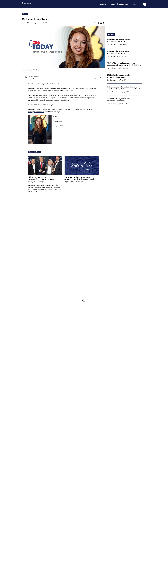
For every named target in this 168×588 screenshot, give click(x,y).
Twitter (98, 23)
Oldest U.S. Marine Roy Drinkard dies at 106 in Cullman (41, 178)
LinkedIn (101, 23)
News (25, 14)
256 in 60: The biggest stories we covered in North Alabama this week (79, 178)
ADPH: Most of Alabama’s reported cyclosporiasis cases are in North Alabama (124, 64)
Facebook (104, 23)
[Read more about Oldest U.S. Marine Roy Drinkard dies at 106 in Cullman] (45, 165)
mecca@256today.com (36, 112)
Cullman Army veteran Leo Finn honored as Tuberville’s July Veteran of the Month (123, 88)
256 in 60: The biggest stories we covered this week (118, 40)
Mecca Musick (27, 23)
